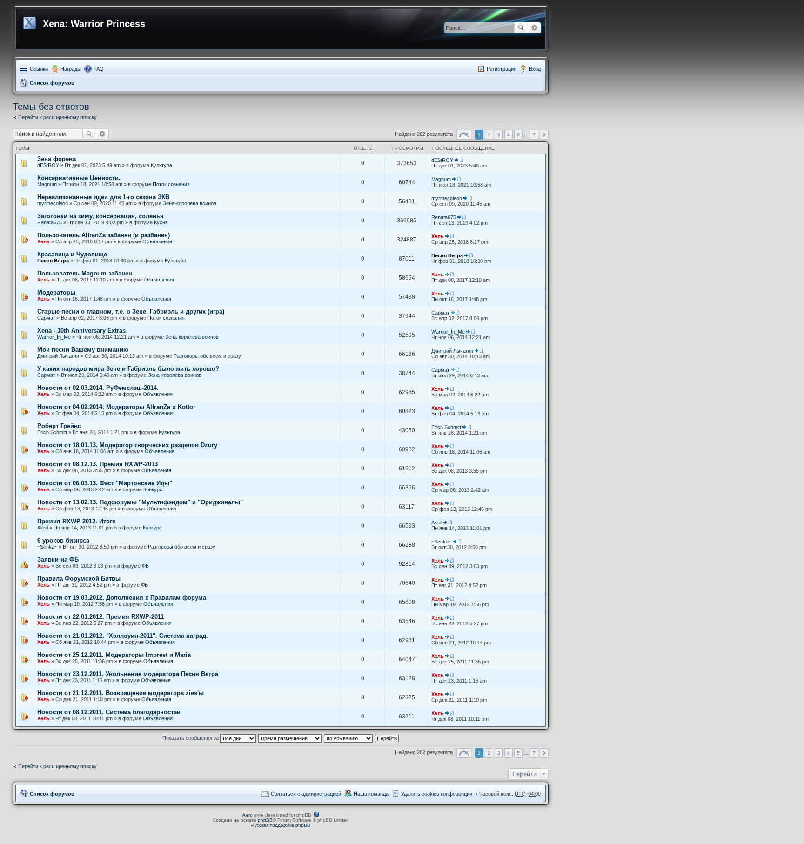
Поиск (521, 27)
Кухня (161, 222)
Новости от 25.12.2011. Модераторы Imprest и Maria (114, 654)
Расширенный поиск (534, 27)
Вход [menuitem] (535, 69)
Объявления (157, 241)
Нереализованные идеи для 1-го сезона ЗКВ (103, 197)
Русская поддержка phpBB (280, 825)
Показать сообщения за (191, 738)
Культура (161, 165)
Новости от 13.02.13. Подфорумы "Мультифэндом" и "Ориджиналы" (140, 502)
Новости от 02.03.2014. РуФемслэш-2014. (98, 387)
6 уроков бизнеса (63, 540)
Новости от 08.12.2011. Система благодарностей (109, 712)
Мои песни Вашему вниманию (82, 349)
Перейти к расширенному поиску (57, 117)
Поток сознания (171, 184)
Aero (247, 814)
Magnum (47, 184)
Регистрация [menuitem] (501, 69)
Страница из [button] (463, 135)
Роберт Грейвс (59, 425)
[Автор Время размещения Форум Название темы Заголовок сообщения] (290, 738)
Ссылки (39, 69)
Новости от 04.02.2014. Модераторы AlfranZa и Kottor (116, 406)
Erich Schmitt (52, 432)
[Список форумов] (30, 21)
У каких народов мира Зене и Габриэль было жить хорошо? (128, 368)
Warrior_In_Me (54, 337)
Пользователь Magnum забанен (84, 273)
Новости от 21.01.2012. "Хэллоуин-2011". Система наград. (122, 635)
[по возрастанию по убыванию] (349, 738)
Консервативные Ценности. (79, 177)
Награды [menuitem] (70, 69)
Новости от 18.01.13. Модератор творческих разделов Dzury (127, 445)
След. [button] (544, 135)
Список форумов (52, 83)
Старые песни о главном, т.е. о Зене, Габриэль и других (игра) (130, 311)
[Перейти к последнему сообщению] (459, 160)
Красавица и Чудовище (72, 254)
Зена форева (56, 158)
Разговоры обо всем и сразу (207, 356)
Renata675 (49, 222)
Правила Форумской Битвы (79, 578)
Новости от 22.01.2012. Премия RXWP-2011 (100, 616)
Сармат (46, 318)
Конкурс (152, 489)
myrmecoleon (52, 203)
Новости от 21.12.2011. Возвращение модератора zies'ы (120, 693)
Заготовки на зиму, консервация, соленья (100, 216)
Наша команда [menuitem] (371, 794)
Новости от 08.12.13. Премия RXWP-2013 (97, 464)
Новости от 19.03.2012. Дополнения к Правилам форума (121, 597)
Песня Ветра (53, 260)
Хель (43, 241)
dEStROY (48, 165)
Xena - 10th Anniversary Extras (81, 330)
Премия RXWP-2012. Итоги (76, 521)
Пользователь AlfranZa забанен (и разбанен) (103, 235)
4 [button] (508, 134)
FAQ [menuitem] (99, 69)
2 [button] (489, 134)
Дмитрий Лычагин (58, 356)
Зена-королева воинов (189, 203)
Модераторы (56, 292)
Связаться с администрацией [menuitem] (306, 794)
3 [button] (498, 134)
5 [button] (518, 134)
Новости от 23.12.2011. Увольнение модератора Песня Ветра (127, 673)
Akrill (42, 527)
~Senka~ (47, 546)
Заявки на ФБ (58, 559)
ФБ (145, 566)
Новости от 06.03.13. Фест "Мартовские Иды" (104, 483)
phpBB (265, 820)
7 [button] (534, 134)
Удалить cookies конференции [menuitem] (436, 794)
